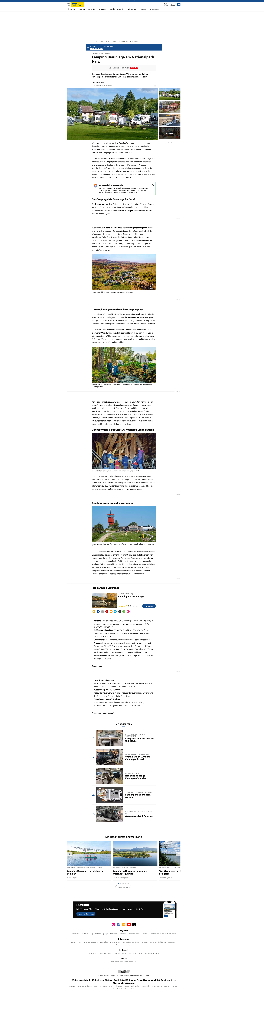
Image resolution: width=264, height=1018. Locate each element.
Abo (126, 1)
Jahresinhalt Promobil (135, 953)
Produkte (136, 1)
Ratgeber (143, 9)
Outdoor (167, 986)
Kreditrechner (155, 934)
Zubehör (113, 9)
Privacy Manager (115, 942)
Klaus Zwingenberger (98, 82)
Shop (91, 934)
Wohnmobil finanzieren (169, 934)
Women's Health (130, 989)
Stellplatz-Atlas (134, 934)
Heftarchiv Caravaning (120, 953)
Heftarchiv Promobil (104, 953)
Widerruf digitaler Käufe (123, 945)
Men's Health (146, 986)
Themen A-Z (145, 934)
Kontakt (73, 942)
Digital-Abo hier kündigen (158, 942)
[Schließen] (153, 185)
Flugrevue (119, 986)
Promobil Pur (123, 934)
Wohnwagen (102, 9)
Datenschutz (104, 942)
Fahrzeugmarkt (154, 9)
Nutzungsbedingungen (91, 942)
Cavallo (111, 986)
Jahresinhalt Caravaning (152, 953)
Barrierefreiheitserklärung (131, 942)
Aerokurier (72, 986)
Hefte (130, 1)
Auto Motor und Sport (84, 986)
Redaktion (171, 942)
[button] (112, 114)
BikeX (95, 986)
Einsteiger (82, 9)
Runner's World (117, 989)
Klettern (126, 986)
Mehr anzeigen (122, 887)
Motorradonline (157, 986)
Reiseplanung (132, 9)
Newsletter (84, 934)
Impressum (144, 942)
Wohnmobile (91, 9)
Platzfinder (120, 9)
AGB (80, 942)
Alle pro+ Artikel (72, 9)
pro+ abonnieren (111, 934)
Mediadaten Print (130, 961)
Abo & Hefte (92, 953)
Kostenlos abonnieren (86, 914)
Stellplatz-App (99, 934)
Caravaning (75, 934)
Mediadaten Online (117, 961)
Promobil (174, 986)
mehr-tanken (135, 986)
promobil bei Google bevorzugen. (126, 192)
